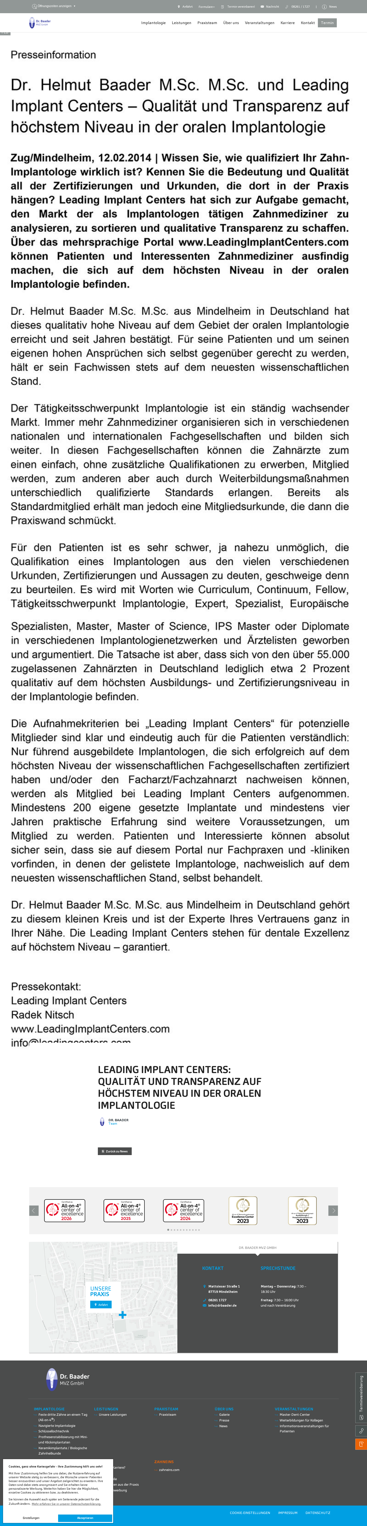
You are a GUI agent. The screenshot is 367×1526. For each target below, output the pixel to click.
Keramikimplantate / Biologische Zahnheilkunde (62, 1450)
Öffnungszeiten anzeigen (57, 6)
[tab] (257, 1248)
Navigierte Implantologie (56, 1425)
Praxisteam (167, 1414)
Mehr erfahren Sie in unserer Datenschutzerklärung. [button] (66, 1504)
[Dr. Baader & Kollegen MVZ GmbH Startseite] (40, 22)
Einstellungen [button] (31, 1518)
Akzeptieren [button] (85, 1518)
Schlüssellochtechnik (53, 1431)
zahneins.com (169, 1470)
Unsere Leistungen (113, 1414)
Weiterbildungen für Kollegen (301, 1420)
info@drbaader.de (222, 1305)
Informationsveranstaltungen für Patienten (304, 1429)
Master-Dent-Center (295, 1414)
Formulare (206, 7)
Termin (240, 7)
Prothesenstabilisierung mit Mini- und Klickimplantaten (63, 1439)
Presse (224, 1420)
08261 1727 (217, 1300)
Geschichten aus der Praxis (119, 1484)
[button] (168, 1230)
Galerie (224, 1414)
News (223, 1426)
